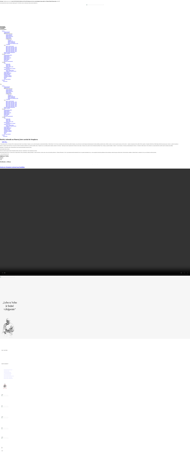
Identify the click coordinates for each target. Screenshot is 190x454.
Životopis (9, 94)
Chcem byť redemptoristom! (8, 61)
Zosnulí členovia (8, 38)
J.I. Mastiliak (8, 44)
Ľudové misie (8, 118)
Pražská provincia (7, 32)
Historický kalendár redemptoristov (9, 52)
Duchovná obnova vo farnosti (10, 68)
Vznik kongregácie (7, 31)
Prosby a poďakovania (11, 42)
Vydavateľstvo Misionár (7, 76)
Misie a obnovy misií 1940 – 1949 (11, 48)
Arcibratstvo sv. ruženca (7, 75)
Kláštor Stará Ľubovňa (9, 36)
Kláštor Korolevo (6, 58)
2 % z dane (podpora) (7, 79)
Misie (5, 63)
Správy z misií (8, 65)
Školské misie (8, 64)
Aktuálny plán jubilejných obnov (11, 71)
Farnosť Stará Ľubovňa (7, 127)
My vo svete (6, 60)
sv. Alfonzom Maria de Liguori (38, 347)
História (3, 85)
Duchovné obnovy (7, 67)
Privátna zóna (5, 81)
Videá (5, 78)
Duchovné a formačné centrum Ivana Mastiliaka (12, 167)
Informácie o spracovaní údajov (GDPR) (104, 452)
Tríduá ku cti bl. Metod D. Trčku (13, 43)
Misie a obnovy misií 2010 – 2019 (11, 50)
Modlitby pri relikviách (11, 41)
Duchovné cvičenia (7, 74)
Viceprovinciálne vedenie (8, 55)
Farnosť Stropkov (7, 126)
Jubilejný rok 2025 (7, 69)
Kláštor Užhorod (6, 59)
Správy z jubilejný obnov (10, 70)
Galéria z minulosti (7, 53)
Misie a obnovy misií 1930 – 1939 (11, 102)
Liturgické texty (10, 40)
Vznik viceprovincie (9, 34)
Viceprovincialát (3, 393)
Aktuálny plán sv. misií (9, 66)
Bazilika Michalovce (7, 73)
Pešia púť (5, 77)
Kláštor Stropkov (8, 37)
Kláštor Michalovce (9, 35)
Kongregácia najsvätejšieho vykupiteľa (3, 28)
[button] (95, 84)
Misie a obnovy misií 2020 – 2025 (11, 51)
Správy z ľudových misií (10, 46)
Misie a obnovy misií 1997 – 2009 (11, 49)
